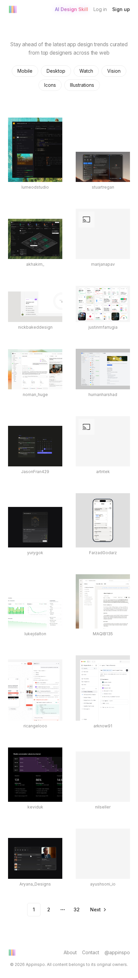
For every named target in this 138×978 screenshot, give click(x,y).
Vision (114, 71)
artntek (103, 471)
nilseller (103, 806)
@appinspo (117, 952)
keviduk (35, 806)
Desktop (56, 71)
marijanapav (103, 264)
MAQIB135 (103, 633)
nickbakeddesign (35, 327)
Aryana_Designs (35, 884)
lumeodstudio (35, 187)
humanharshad (102, 394)
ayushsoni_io (103, 884)
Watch (86, 71)
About (70, 952)
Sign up (121, 9)
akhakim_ (35, 264)
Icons (50, 85)
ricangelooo (35, 725)
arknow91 (102, 725)
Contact (90, 952)
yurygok (35, 552)
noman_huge (35, 394)
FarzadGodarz (103, 552)
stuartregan (103, 187)
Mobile (24, 71)
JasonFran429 (35, 471)
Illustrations (82, 85)
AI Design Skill (71, 9)
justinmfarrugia (103, 327)
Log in (100, 9)
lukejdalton (35, 633)
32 (77, 909)
